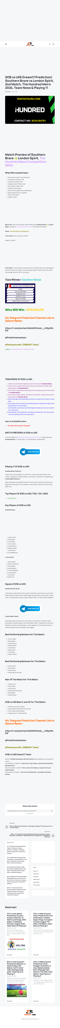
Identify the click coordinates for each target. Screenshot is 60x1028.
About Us (35, 871)
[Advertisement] (30, 10)
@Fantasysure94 (13, 344)
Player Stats (36, 882)
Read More (9, 955)
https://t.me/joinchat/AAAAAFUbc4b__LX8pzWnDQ (29, 329)
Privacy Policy (36, 885)
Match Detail (36, 879)
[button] (6, 44)
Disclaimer (35, 876)
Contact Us (36, 874)
